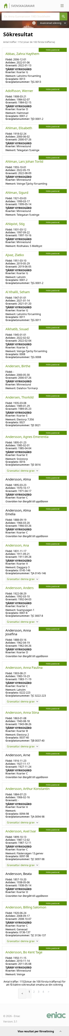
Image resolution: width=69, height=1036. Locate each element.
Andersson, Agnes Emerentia (26, 437)
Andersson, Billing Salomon (25, 907)
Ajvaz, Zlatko (14, 255)
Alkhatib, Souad (17, 329)
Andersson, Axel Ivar (20, 831)
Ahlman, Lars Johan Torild (24, 161)
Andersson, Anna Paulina (24, 667)
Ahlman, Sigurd (16, 192)
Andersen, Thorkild (19, 397)
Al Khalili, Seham (17, 292)
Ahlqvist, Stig (15, 224)
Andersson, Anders (19, 588)
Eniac (17, 1016)
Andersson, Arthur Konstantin (27, 789)
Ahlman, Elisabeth (18, 128)
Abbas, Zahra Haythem (22, 54)
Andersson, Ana (17, 545)
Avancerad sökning (50, 22)
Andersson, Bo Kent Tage (23, 952)
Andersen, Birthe (17, 366)
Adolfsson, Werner (19, 91)
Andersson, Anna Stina (22, 712)
